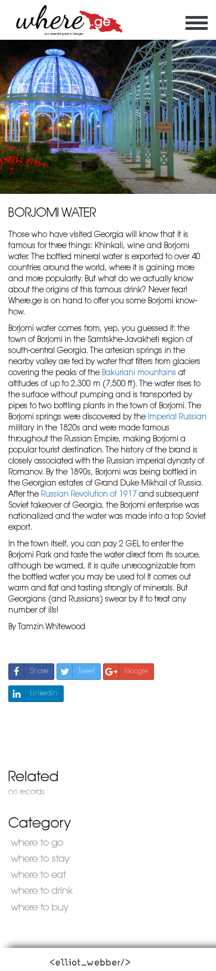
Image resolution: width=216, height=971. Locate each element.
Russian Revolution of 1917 (89, 494)
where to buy (39, 907)
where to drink (42, 891)
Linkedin (44, 693)
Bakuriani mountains (139, 373)
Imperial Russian (177, 417)
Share (39, 671)
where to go (37, 843)
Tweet (86, 671)
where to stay (40, 859)
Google (136, 671)
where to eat (38, 875)
